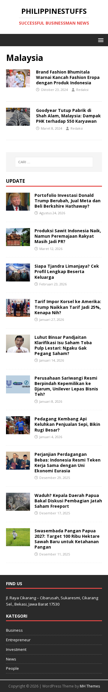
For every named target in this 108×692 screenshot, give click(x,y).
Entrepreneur (18, 639)
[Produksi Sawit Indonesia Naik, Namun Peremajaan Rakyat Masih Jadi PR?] (18, 242)
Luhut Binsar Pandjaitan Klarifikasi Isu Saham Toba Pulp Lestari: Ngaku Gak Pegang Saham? (63, 345)
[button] (99, 39)
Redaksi (82, 89)
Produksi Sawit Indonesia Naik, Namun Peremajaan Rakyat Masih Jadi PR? (67, 236)
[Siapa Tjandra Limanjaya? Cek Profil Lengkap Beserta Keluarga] (18, 278)
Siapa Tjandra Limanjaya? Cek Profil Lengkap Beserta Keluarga (66, 271)
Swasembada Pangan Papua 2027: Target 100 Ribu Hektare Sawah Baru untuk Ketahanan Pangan (67, 539)
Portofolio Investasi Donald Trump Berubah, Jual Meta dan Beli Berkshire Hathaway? (67, 200)
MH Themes (90, 686)
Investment (16, 649)
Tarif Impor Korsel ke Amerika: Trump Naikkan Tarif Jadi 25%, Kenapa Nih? (67, 307)
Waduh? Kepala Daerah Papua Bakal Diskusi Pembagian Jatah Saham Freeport (68, 500)
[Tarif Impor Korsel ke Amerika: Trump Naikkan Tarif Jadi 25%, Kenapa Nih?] (18, 313)
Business (14, 630)
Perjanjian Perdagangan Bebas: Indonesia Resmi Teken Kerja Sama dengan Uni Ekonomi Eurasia (67, 462)
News (11, 659)
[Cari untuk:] (54, 162)
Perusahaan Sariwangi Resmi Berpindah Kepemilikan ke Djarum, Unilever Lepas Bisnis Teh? (66, 386)
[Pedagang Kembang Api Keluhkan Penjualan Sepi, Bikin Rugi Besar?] (18, 431)
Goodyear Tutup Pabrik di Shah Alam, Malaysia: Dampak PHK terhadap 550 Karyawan (68, 115)
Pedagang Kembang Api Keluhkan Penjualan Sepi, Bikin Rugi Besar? (67, 424)
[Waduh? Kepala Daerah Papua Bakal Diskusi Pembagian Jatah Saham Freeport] (18, 507)
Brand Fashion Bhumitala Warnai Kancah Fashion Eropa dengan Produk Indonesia (68, 77)
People (12, 668)
